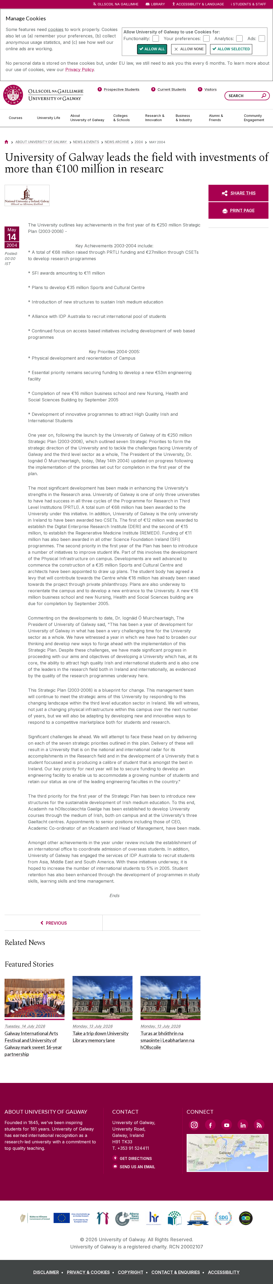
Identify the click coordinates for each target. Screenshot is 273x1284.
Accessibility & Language (200, 4)
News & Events (86, 142)
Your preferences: (182, 38)
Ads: (251, 38)
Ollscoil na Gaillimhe (118, 4)
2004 (139, 142)
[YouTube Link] (226, 1124)
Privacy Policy (79, 69)
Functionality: (136, 38)
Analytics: (224, 38)
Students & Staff (249, 4)
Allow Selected (234, 49)
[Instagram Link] (194, 1125)
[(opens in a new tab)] (55, 1222)
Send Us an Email (137, 1166)
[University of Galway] (43, 95)
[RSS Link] (259, 1124)
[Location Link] (227, 1168)
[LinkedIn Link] (243, 1124)
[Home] (6, 142)
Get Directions (136, 1158)
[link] (54, 1218)
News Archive (117, 142)
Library (158, 4)
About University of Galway (41, 142)
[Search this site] (263, 96)
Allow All (154, 49)
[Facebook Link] (210, 1124)
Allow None (192, 49)
